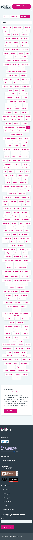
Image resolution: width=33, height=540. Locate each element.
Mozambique (26, 219)
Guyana (26, 156)
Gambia (8, 142)
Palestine (12, 245)
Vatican (16, 363)
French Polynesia (16, 134)
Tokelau (13, 341)
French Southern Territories (13, 138)
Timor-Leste (17, 337)
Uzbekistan (26, 359)
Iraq (5, 171)
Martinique (26, 205)
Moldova (25, 212)
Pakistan (20, 242)
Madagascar (25, 197)
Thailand (8, 337)
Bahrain (7, 49)
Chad (10, 90)
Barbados (25, 49)
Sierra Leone (12, 299)
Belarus (6, 53)
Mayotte (25, 208)
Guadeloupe (25, 149)
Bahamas (25, 46)
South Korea (9, 319)
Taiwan (7, 333)
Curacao (9, 108)
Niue (14, 234)
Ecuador (20, 116)
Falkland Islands (9, 127)
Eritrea (28, 120)
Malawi (5, 201)
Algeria (6, 31)
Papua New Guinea (9, 249)
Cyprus (17, 108)
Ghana (9, 145)
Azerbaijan (16, 46)
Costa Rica (22, 101)
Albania (27, 27)
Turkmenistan (7, 348)
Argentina (24, 38)
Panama (20, 245)
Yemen (17, 374)
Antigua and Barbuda (12, 38)
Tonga (20, 341)
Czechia (24, 108)
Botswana (25, 64)
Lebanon (6, 190)
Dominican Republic (9, 116)
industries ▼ (14, 16)
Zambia (24, 374)
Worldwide (9, 374)
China (22, 90)
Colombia (9, 97)
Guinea (7, 156)
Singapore (22, 299)
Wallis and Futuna (10, 370)
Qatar (25, 256)
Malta (5, 205)
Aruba (16, 42)
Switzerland (8, 330)
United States (7, 359)
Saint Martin (7, 280)
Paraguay (21, 249)
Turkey (28, 345)
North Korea (7, 238)
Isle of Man (19, 171)
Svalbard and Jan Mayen (12, 326)
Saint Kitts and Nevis (11, 276)
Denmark (8, 112)
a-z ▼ (6, 16)
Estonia (8, 123)
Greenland (7, 149)
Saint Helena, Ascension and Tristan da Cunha (17, 272)
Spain (17, 319)
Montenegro (25, 216)
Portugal (8, 256)
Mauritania (8, 208)
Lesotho (14, 190)
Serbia (16, 295)
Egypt (28, 116)
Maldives (21, 201)
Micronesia (16, 212)
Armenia (9, 42)
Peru (28, 249)
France (14, 131)
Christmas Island (11, 94)
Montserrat (6, 219)
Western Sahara (23, 370)
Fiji (28, 127)
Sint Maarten (8, 302)
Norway (6, 242)
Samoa (12, 287)
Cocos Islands (23, 94)
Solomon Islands (13, 306)
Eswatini (16, 123)
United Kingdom (24, 356)
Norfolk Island (23, 234)
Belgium (13, 53)
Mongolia (15, 216)
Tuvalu (9, 352)
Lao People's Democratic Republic (13, 186)
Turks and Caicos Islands (22, 348)
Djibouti (16, 112)
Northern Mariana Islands (21, 238)
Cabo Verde (25, 79)
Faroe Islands (21, 127)
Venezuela (24, 363)
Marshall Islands (15, 205)
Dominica (24, 112)
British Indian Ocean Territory (16, 71)
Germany (24, 142)
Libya (28, 190)
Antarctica (24, 34)
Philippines (9, 253)
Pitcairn (17, 253)
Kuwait (15, 182)
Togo (26, 337)
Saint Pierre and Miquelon (22, 280)
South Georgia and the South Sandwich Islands (16, 314)
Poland (25, 253)
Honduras (8, 164)
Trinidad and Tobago (9, 345)
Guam (7, 153)
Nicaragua (19, 230)
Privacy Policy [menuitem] (7, 502)
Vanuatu (8, 363)
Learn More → (10, 410)
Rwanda (9, 267)
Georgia (16, 142)
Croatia (19, 105)
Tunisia (21, 345)
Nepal (28, 223)
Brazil (22, 68)
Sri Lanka (25, 319)
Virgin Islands (21, 367)
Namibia (14, 223)
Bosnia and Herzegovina (12, 64)
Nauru (21, 223)
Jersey (26, 175)
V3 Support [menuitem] (6, 498)
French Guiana (23, 131)
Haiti (4, 160)
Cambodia (8, 83)
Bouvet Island (13, 68)
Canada (25, 83)
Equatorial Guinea (17, 120)
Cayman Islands (7, 86)
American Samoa (16, 31)
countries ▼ (25, 16)
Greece (24, 145)
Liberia (21, 190)
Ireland (11, 171)
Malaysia (13, 201)
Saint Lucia (24, 276)
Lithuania (22, 193)
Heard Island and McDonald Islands (19, 160)
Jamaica (12, 175)
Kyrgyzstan (23, 182)
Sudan (12, 322)
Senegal (8, 295)
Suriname (20, 322)
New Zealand (9, 230)
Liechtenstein (12, 193)
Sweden (25, 326)
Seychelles (24, 295)
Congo (25, 97)
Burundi (17, 79)
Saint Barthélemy (20, 267)
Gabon (26, 138)
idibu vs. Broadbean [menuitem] (9, 460)
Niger (26, 230)
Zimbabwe (16, 378)
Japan (20, 175)
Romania (9, 264)
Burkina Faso (8, 79)
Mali (28, 201)
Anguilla (15, 34)
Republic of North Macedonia (12, 260)
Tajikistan (16, 333)
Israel (27, 171)
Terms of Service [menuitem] (8, 510)
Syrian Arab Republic (21, 330)
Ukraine (23, 352)
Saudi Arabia (25, 291)
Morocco (16, 219)
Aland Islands (18, 27)
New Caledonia (21, 227)
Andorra (26, 31)
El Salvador (6, 120)
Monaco (6, 216)
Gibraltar (16, 145)
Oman (13, 242)
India (13, 168)
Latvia (28, 186)
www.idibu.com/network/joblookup (13, 392)
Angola (8, 34)
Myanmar (6, 223)
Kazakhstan (16, 179)
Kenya (25, 179)
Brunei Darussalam (12, 75)
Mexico (8, 212)
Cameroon (17, 83)
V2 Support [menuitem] (6, 494)
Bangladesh (16, 49)
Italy (6, 175)
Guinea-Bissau (16, 156)
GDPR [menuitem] (5, 506)
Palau (27, 242)
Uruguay (17, 359)
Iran (27, 168)
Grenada (16, 149)
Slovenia (26, 302)
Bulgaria (23, 75)
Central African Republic (22, 86)
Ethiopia (24, 123)
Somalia (22, 306)
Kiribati (8, 182)
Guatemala (15, 153)
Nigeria (8, 234)
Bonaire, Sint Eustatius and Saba (16, 60)
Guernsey (25, 153)
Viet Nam (11, 367)
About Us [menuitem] (6, 490)
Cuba (25, 105)
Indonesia (20, 168)
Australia (24, 42)
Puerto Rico (17, 256)
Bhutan (17, 57)
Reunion (26, 260)
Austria (7, 46)
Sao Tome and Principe (11, 291)
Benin (27, 53)
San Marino (20, 287)
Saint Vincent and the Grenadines (16, 284)
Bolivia (24, 57)
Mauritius (17, 208)
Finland (7, 131)
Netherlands (10, 227)
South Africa (16, 310)
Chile (16, 90)
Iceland (6, 168)
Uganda (16, 352)
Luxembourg (8, 197)
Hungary (25, 164)
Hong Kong (17, 164)
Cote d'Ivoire (10, 105)
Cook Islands (12, 101)
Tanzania (25, 333)
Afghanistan (7, 27)
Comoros (17, 97)
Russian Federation (20, 264)
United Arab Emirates (10, 356)
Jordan (8, 179)
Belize (21, 53)
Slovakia (17, 302)
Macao (17, 197)
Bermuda (9, 57)
